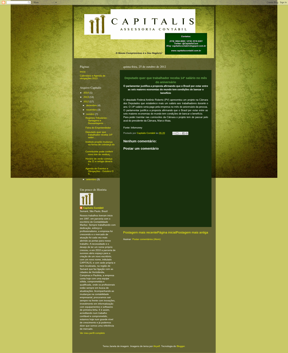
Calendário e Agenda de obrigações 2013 (92, 77)
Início (83, 71)
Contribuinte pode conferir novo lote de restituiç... (99, 153)
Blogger (181, 346)
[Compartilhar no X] (180, 133)
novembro (92, 109)
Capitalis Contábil (93, 208)
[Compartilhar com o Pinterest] (186, 133)
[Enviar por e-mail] (174, 133)
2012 (87, 101)
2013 (87, 97)
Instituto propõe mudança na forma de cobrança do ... (100, 144)
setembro (91, 179)
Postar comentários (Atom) (146, 239)
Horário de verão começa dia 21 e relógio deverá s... (99, 161)
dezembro (92, 105)
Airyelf (156, 346)
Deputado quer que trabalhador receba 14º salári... (99, 135)
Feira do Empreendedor (98, 127)
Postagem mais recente (140, 232)
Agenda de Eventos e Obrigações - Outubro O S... (100, 171)
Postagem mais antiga (192, 232)
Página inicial (166, 232)
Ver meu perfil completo (92, 333)
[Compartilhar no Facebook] (183, 133)
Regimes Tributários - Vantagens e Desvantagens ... (97, 120)
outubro (90, 114)
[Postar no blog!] (177, 133)
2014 (87, 93)
